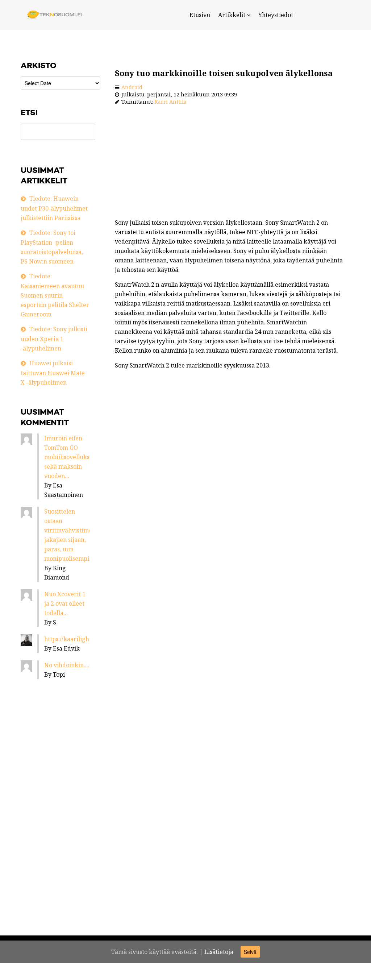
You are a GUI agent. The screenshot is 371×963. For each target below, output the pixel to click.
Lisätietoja (218, 952)
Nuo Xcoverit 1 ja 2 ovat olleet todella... (65, 603)
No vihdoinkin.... (66, 665)
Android (131, 87)
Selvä (250, 951)
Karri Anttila (170, 101)
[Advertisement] (228, 163)
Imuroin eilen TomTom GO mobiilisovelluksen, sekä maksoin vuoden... (71, 457)
